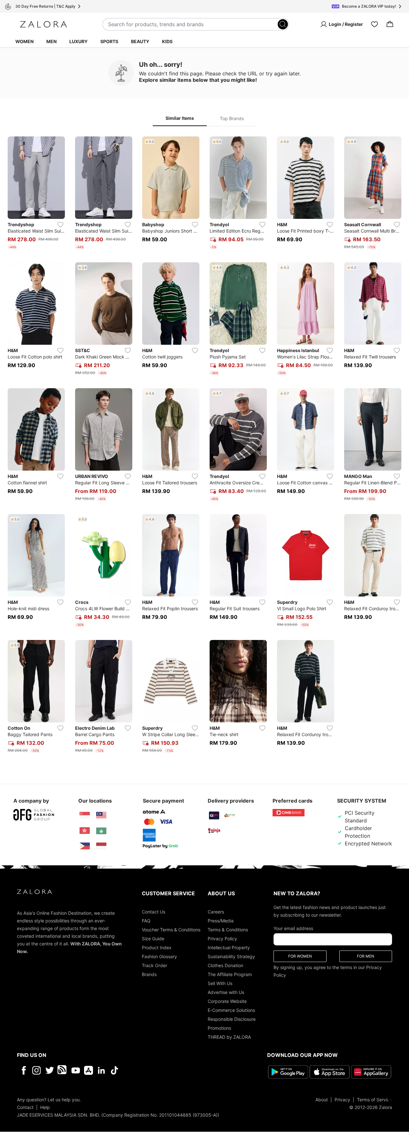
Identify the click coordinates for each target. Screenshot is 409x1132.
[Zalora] (43, 24)
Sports (109, 41)
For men (365, 956)
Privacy (342, 1099)
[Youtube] (75, 1070)
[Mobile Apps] (88, 1070)
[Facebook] (23, 1070)
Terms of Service (374, 1099)
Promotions (219, 1028)
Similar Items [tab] (180, 118)
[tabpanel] (204, 446)
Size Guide (153, 938)
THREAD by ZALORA (229, 1037)
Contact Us (153, 911)
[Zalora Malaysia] (101, 815)
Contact (25, 1107)
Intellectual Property (229, 947)
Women (24, 41)
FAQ (146, 920)
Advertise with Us (226, 992)
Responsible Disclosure (232, 1019)
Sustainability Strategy (231, 956)
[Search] (283, 24)
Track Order (154, 965)
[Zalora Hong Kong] (84, 830)
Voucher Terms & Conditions (171, 929)
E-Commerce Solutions (231, 1010)
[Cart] (390, 24)
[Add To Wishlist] (60, 224)
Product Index (157, 947)
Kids (167, 41)
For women (300, 956)
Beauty (140, 41)
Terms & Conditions (228, 929)
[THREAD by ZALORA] (62, 1070)
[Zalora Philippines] (84, 846)
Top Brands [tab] (232, 118)
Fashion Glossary (159, 956)
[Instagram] (36, 1070)
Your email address (293, 928)
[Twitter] (49, 1070)
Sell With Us (220, 983)
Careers (216, 911)
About (321, 1099)
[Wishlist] (374, 24)
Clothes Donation (225, 965)
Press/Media (221, 920)
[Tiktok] (156, 1070)
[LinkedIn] (101, 1070)
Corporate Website (227, 1001)
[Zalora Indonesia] (101, 846)
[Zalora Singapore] (84, 815)
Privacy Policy (222, 938)
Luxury (78, 41)
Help (45, 1107)
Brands (149, 974)
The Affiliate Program (230, 974)
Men (51, 41)
